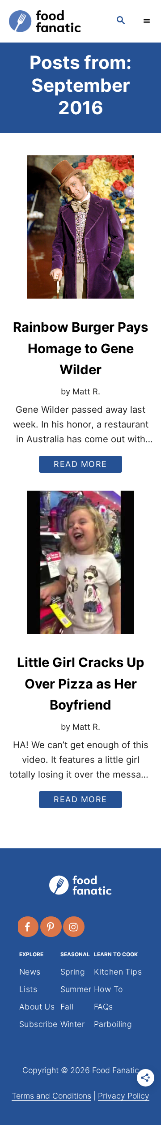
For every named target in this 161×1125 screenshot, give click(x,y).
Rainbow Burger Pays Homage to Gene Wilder (80, 348)
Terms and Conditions (51, 1095)
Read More (84, 466)
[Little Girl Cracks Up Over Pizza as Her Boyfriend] (80, 569)
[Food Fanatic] (53, 21)
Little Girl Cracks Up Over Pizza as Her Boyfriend (80, 683)
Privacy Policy (123, 1095)
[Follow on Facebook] (28, 926)
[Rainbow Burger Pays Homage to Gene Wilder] (80, 233)
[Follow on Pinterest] (51, 926)
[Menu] (147, 21)
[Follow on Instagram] (74, 926)
